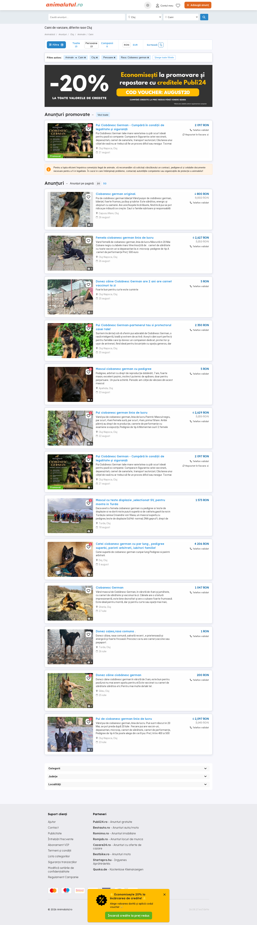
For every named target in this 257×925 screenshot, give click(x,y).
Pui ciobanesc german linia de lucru (121, 412)
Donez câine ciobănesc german (118, 675)
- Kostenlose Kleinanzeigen (118, 869)
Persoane (108, 57)
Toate (76, 45)
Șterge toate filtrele (164, 57)
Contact (53, 827)
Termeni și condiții (59, 850)
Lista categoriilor (59, 856)
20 (98, 183)
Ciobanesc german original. (116, 194)
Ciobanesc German (109, 587)
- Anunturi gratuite (112, 822)
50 (104, 183)
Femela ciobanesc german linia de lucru (125, 237)
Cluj (93, 57)
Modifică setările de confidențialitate (61, 869)
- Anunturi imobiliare (114, 833)
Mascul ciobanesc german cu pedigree (123, 369)
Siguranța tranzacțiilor (62, 862)
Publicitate (55, 833)
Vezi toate (103, 114)
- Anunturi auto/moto (116, 827)
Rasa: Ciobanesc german (134, 57)
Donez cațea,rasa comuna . (115, 631)
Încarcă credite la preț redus (128, 915)
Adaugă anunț (199, 5)
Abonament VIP (58, 845)
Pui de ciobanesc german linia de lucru (124, 718)
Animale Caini (74, 57)
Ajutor (52, 822)
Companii (107, 45)
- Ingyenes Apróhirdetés (110, 861)
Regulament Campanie (63, 877)
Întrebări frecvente (60, 839)
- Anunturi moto (112, 854)
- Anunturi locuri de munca (118, 839)
